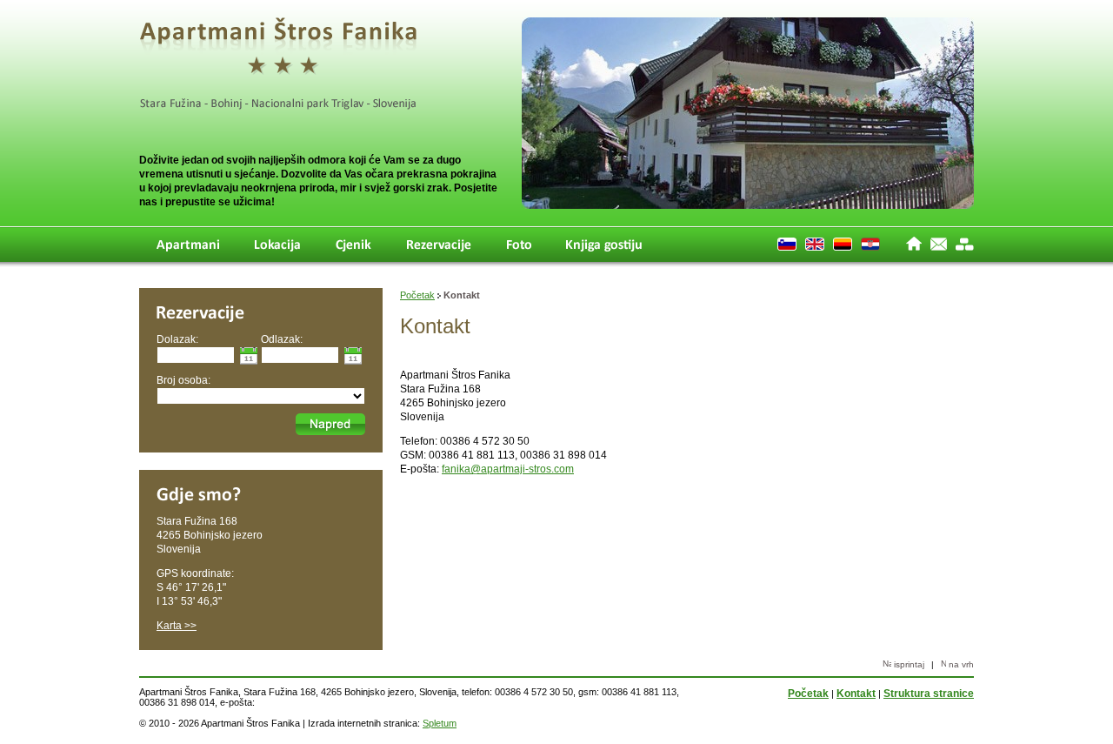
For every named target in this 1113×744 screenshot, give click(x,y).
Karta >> (177, 626)
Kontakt (856, 693)
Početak (417, 295)
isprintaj (907, 664)
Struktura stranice (928, 693)
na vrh (960, 664)
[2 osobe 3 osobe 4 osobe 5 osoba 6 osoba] (261, 394)
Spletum (440, 723)
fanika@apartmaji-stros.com (508, 469)
